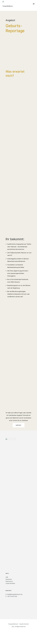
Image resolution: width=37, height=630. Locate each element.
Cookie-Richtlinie (10, 583)
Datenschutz (9, 581)
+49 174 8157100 (12, 596)
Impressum (9, 579)
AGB (7, 577)
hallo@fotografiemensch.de (14, 594)
